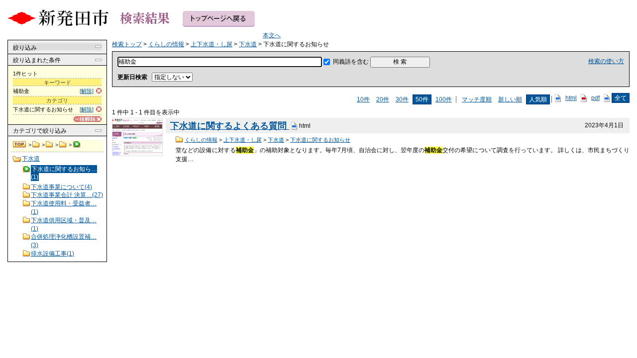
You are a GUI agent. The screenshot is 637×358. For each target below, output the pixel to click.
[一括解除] (88, 119)
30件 (402, 99)
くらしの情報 (36, 144)
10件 (363, 99)
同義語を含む (351, 61)
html (571, 97)
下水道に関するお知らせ (320, 140)
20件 (382, 99)
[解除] (87, 91)
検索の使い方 (606, 61)
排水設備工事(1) (52, 253)
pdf (595, 97)
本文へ (272, 35)
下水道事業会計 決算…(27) (67, 194)
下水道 (63, 144)
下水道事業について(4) (61, 186)
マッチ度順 (477, 99)
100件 (443, 99)
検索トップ (20, 144)
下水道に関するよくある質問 (229, 126)
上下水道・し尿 (49, 144)
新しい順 (510, 99)
